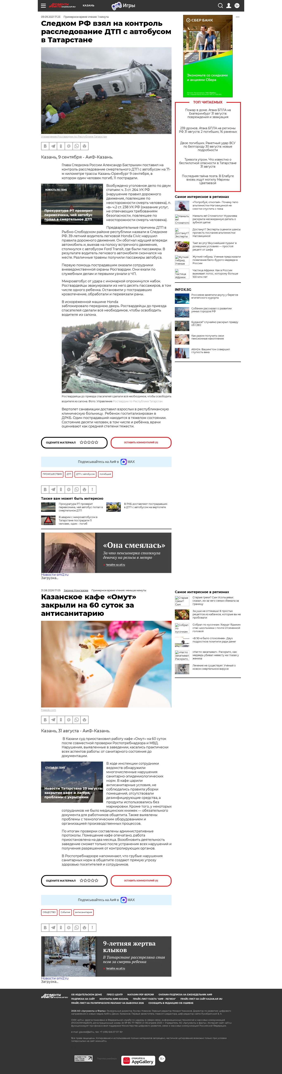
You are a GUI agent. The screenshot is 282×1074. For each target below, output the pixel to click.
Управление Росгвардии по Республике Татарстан (74, 136)
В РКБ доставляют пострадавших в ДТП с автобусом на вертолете (145, 505)
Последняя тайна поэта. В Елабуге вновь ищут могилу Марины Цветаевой (208, 179)
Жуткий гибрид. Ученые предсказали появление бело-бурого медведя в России (217, 260)
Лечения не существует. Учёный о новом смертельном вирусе (214, 667)
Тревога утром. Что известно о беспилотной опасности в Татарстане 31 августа (208, 163)
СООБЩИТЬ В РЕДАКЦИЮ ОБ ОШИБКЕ (170, 1003)
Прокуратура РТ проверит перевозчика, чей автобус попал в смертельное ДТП (81, 507)
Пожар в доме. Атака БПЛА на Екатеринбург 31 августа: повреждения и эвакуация (208, 113)
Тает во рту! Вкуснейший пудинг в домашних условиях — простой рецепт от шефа (215, 246)
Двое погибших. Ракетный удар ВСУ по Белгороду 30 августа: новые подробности (208, 146)
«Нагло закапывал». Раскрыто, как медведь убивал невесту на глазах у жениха (216, 655)
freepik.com (48, 710)
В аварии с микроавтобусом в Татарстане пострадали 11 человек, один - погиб (78, 520)
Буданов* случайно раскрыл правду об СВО (214, 323)
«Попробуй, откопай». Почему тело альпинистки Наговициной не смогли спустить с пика (215, 205)
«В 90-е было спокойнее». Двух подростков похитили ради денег (214, 640)
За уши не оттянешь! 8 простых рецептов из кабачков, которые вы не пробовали (217, 614)
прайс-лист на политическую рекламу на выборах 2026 (107, 1003)
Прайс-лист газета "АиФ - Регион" (154, 999)
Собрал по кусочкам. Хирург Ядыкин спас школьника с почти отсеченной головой (217, 628)
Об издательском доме (86, 994)
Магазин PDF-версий (140, 994)
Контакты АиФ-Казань (114, 999)
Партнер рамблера (107, 1058)
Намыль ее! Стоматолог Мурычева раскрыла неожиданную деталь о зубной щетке (215, 219)
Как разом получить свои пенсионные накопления (207, 337)
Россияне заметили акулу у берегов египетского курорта (214, 296)
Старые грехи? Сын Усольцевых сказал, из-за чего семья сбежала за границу (216, 601)
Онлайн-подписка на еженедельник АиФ (185, 994)
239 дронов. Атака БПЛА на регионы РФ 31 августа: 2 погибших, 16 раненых (208, 130)
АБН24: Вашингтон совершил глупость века (210, 351)
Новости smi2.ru (55, 575)
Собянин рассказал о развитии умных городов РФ (211, 310)
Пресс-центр (115, 994)
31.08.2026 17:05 (50, 590)
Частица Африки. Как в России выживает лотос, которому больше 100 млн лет (215, 273)
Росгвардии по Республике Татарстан (137, 401)
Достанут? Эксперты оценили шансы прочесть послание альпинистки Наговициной (217, 233)
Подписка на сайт (83, 999)
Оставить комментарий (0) (141, 442)
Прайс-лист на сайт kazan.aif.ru (201, 999)
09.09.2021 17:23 (50, 16)
